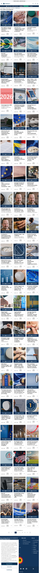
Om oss (32, 538)
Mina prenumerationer (26, 542)
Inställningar (9, 569)
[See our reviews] (25, 6)
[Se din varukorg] (36, 3)
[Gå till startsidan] (6, 3)
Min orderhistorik (25, 543)
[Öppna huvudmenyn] (1, 3)
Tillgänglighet (34, 552)
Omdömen (34, 545)
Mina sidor (23, 538)
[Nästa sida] (30, 532)
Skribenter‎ (13, 7)
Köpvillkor (34, 549)
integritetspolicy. (6, 561)
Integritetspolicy (35, 551)
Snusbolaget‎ (3, 7)
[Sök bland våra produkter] (32, 3)
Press (33, 543)
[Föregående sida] (8, 532)
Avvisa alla (9, 566)
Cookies (33, 547)
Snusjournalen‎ (8, 7)
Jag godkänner (9, 563)
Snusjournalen (34, 542)
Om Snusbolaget (35, 540)
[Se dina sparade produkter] (34, 3)
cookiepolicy (13, 555)
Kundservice (15, 538)
